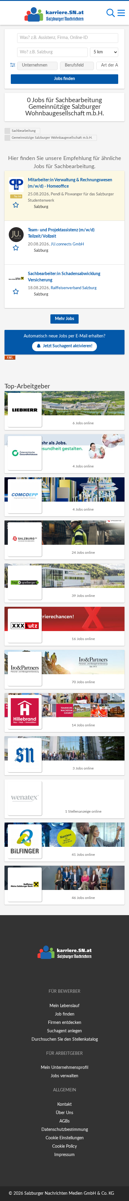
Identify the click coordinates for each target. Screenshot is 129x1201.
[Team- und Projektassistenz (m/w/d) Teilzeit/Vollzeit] (16, 234)
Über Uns (64, 1113)
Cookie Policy (64, 1146)
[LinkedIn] (74, 974)
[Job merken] (16, 204)
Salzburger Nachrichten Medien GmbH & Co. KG (69, 1193)
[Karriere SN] (54, 13)
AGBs (64, 1121)
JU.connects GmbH (67, 244)
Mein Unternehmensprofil (64, 1068)
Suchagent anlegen (64, 1031)
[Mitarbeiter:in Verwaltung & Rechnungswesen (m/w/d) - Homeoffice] (16, 184)
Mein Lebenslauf (65, 1006)
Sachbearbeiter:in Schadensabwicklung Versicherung (64, 277)
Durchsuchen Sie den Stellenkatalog (65, 1039)
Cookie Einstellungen (65, 1138)
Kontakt (64, 1104)
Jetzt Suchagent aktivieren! (67, 346)
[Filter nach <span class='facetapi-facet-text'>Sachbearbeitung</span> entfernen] (7, 131)
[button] (14, 65)
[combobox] (67, 38)
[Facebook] (55, 974)
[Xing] (65, 974)
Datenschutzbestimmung (64, 1130)
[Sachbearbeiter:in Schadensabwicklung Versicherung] (16, 278)
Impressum (64, 1155)
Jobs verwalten (64, 1076)
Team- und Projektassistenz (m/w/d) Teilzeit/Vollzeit (61, 233)
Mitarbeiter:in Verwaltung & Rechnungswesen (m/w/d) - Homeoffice (70, 183)
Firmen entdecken (64, 1023)
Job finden (64, 1014)
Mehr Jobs (64, 319)
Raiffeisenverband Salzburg (74, 288)
